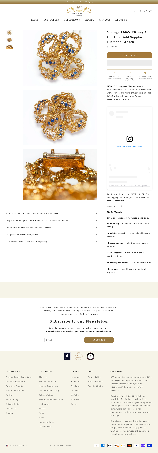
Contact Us (11, 408)
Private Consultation (15, 390)
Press (41, 413)
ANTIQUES (105, 20)
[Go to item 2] (9, 40)
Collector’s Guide (47, 395)
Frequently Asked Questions (18, 377)
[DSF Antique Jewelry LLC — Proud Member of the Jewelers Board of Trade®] (90, 356)
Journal (42, 408)
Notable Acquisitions (48, 386)
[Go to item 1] (9, 32)
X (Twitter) (75, 381)
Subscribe (99, 340)
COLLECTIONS (72, 20)
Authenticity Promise (15, 381)
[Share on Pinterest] (121, 206)
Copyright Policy (95, 386)
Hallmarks (44, 404)
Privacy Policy (94, 377)
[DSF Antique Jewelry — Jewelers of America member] (67, 356)
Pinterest (75, 399)
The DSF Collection (47, 381)
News (41, 417)
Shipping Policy (13, 404)
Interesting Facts (46, 422)
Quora (74, 404)
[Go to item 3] (9, 47)
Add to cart (129, 55)
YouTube (75, 395)
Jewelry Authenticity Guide (51, 399)
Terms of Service (95, 381)
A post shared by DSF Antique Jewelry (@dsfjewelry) (130, 186)
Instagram (75, 377)
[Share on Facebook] (115, 206)
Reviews (9, 395)
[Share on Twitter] (118, 206)
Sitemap (9, 413)
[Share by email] (125, 206)
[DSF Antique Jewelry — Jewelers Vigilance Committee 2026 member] (79, 356)
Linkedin (75, 390)
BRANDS (89, 20)
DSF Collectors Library (49, 390)
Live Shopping (45, 426)
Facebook (75, 386)
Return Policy (12, 399)
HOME (34, 20)
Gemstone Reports (14, 386)
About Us (43, 377)
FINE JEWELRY (51, 20)
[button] (129, 63)
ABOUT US (121, 20)
